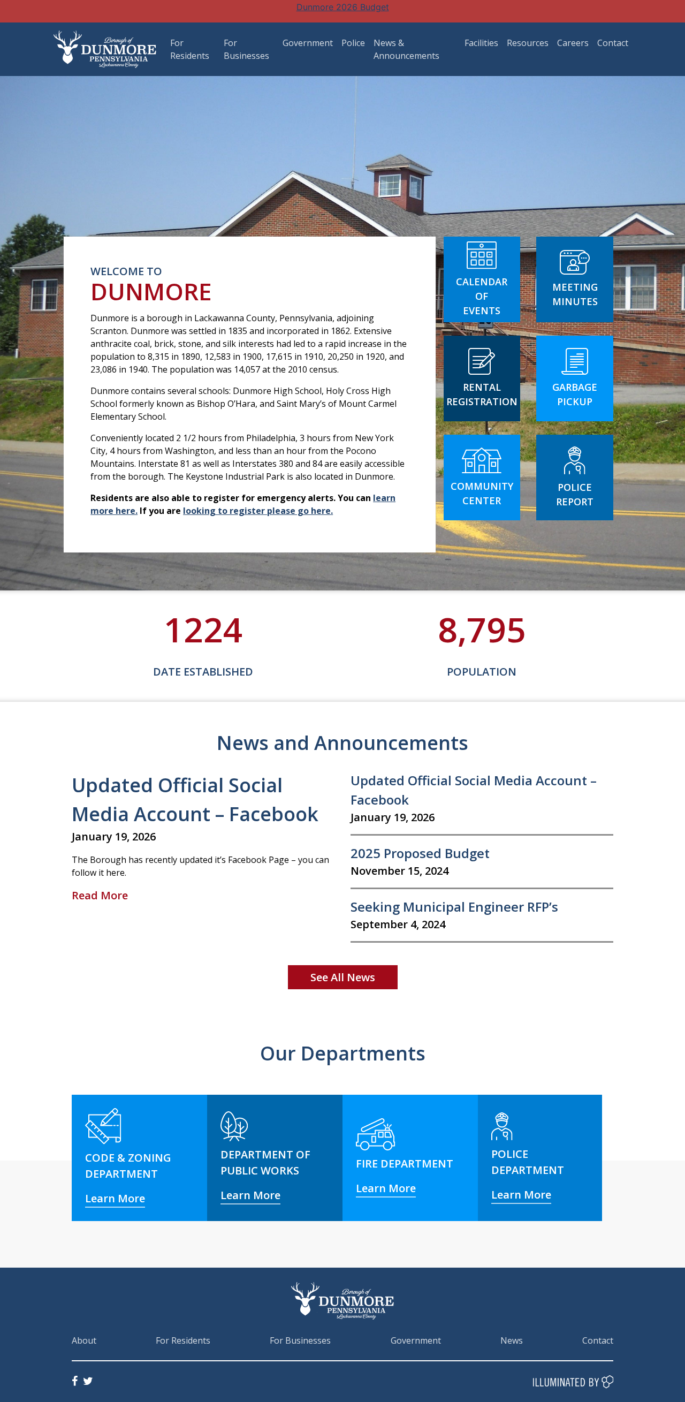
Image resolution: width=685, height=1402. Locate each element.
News (511, 1340)
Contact (612, 43)
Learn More (115, 1198)
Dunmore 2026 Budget (342, 7)
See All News (342, 977)
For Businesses (300, 1340)
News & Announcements (406, 49)
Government (308, 43)
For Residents (183, 1340)
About (84, 1340)
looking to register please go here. (258, 511)
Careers (573, 43)
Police (353, 43)
